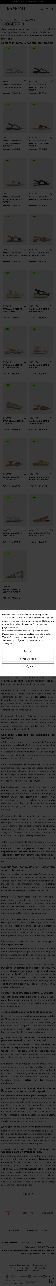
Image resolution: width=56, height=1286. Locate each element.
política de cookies (42, 630)
